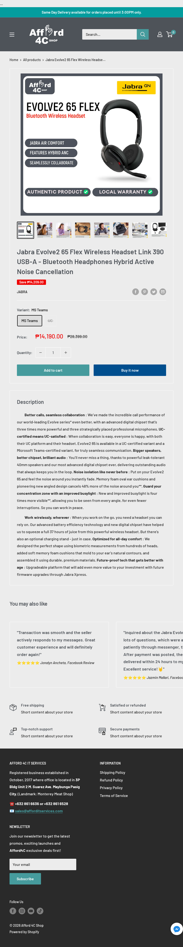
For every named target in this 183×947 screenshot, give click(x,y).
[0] (170, 34)
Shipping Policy (112, 772)
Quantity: (24, 352)
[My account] (160, 34)
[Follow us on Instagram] (22, 911)
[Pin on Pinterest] (144, 291)
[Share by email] (162, 291)
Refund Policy (111, 780)
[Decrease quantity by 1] (41, 353)
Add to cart (53, 370)
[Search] (143, 34)
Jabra (22, 292)
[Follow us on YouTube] (31, 911)
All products (32, 60)
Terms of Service (114, 795)
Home (14, 60)
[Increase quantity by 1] (66, 353)
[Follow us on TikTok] (40, 911)
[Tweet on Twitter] (153, 291)
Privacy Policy (111, 787)
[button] (177, 930)
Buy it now (130, 370)
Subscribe (25, 878)
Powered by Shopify (24, 932)
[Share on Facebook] (135, 291)
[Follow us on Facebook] (13, 911)
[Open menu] (12, 34)
